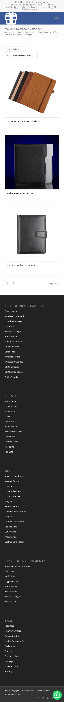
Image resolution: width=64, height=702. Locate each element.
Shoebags (9, 651)
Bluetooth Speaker (14, 341)
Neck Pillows (10, 576)
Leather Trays (11, 441)
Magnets (9, 501)
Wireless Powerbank (14, 316)
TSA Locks (9, 571)
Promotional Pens (13, 496)
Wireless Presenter (14, 361)
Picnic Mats (10, 411)
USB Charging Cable (14, 371)
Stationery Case (12, 656)
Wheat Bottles (11, 591)
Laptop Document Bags (16, 641)
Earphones (10, 351)
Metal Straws (11, 586)
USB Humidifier (12, 366)
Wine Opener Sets (13, 431)
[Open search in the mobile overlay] (45, 18)
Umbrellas (9, 421)
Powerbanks (11, 311)
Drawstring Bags (12, 636)
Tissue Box (10, 446)
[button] (57, 695)
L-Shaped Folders (13, 491)
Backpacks (10, 646)
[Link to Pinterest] (52, 698)
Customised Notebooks (16, 511)
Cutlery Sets (10, 531)
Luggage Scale (11, 581)
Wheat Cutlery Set (13, 596)
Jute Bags (9, 671)
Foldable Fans (11, 426)
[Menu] (55, 18)
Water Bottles (11, 401)
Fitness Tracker (12, 346)
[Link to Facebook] (38, 698)
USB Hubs (9, 326)
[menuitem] (55, 18)
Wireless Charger (13, 331)
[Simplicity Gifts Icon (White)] (26, 18)
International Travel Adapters (18, 566)
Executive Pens (12, 506)
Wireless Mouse (12, 356)
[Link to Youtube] (47, 698)
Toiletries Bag (11, 666)
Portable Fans (11, 336)
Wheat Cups (10, 601)
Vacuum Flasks (12, 481)
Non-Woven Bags (13, 630)
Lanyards (9, 516)
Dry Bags (9, 661)
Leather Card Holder (14, 521)
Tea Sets (9, 451)
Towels (8, 416)
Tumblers (9, 486)
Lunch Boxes (11, 406)
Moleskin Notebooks (14, 476)
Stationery (10, 436)
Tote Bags (9, 625)
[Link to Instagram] (43, 698)
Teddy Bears (11, 526)
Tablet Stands (11, 377)
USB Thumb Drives (13, 321)
